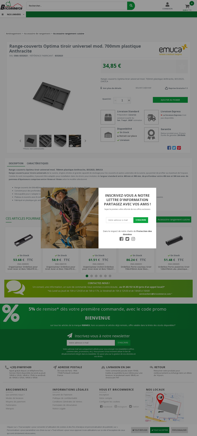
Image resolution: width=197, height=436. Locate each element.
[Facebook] (121, 240)
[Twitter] (127, 240)
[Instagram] (133, 240)
